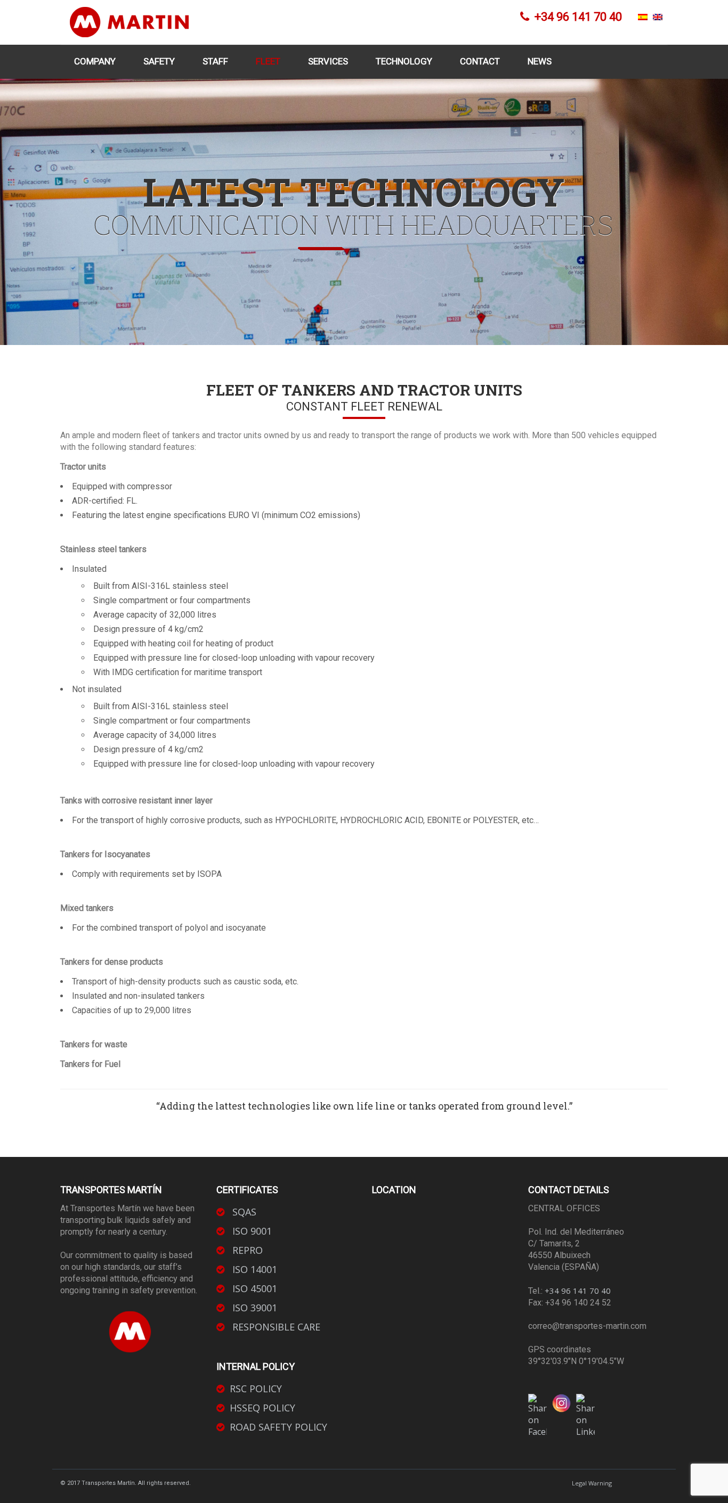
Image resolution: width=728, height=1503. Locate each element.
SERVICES (328, 61)
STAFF (215, 61)
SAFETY (159, 61)
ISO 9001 (251, 1231)
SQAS (243, 1211)
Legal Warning (592, 1483)
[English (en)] (657, 17)
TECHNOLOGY (404, 61)
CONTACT (480, 61)
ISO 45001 (253, 1288)
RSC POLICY (256, 1388)
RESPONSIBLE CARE (275, 1326)
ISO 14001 (253, 1269)
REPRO (246, 1250)
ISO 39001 (253, 1307)
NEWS (540, 61)
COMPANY (95, 61)
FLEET (268, 61)
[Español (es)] (643, 17)
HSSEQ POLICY (262, 1407)
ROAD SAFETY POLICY (278, 1426)
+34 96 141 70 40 (578, 1290)
